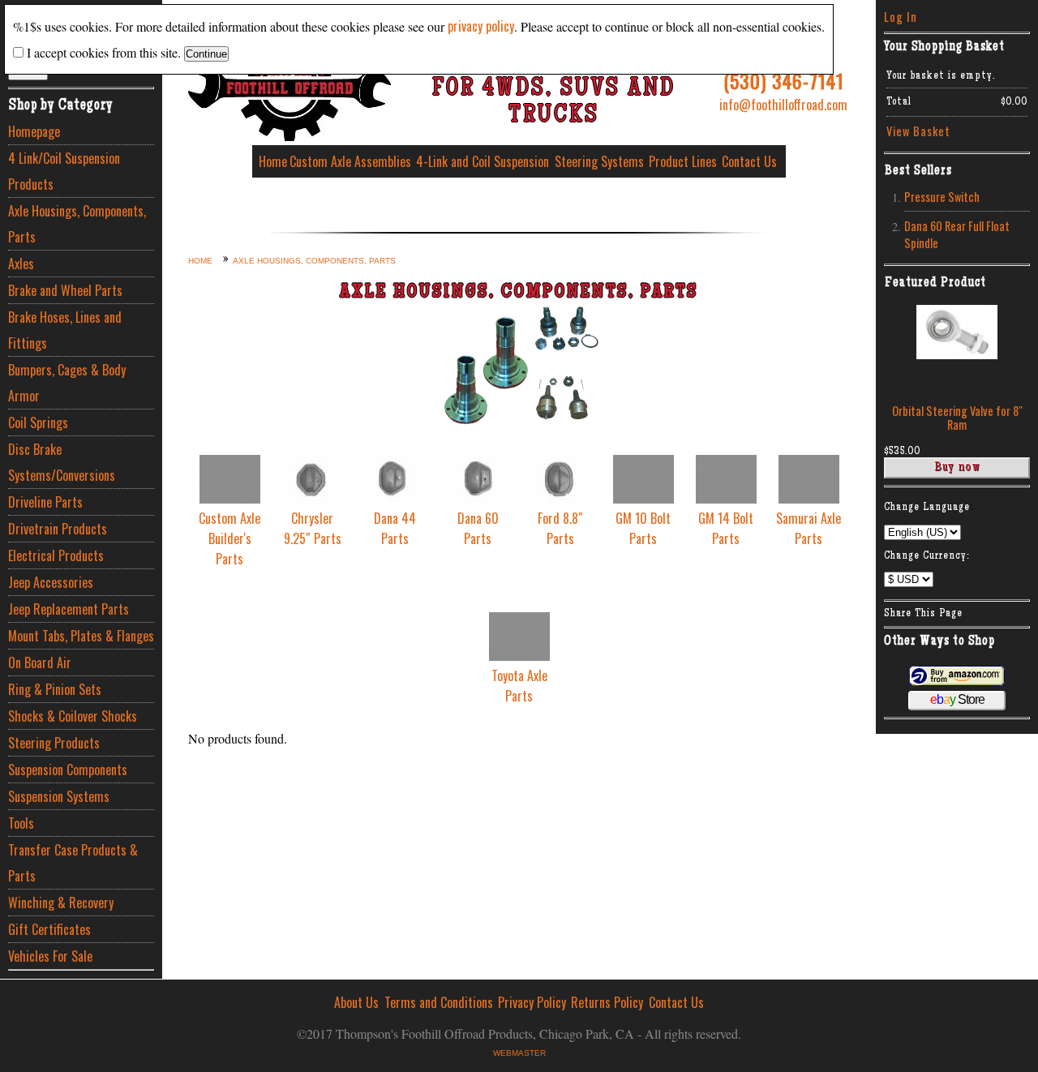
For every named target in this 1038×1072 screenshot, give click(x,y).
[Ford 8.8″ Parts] (560, 498)
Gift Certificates (49, 929)
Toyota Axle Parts (519, 685)
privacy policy (481, 26)
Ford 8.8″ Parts (560, 528)
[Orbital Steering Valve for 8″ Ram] (956, 353)
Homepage (34, 131)
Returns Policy (607, 1002)
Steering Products (54, 743)
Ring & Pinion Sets (54, 689)
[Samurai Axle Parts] (808, 498)
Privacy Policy (532, 1002)
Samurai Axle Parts (808, 528)
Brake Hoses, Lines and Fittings (65, 330)
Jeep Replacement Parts (68, 609)
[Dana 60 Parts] (478, 498)
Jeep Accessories (50, 582)
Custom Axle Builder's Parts (229, 538)
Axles (21, 263)
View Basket (918, 130)
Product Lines (683, 161)
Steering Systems (599, 161)
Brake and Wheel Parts (65, 290)
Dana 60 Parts (478, 528)
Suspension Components (67, 769)
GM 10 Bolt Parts (643, 528)
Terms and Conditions (438, 1002)
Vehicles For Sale (50, 956)
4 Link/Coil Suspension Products (64, 171)
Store (957, 699)
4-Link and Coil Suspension (482, 161)
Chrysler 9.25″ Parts (312, 528)
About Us (356, 1002)
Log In (900, 16)
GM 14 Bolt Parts (725, 528)
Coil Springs (38, 422)
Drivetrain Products (57, 528)
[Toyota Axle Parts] (519, 655)
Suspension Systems (58, 796)
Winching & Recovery (61, 902)
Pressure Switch (942, 196)
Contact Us (749, 161)
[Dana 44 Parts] (395, 498)
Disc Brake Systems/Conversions (61, 462)
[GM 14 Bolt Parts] (726, 498)
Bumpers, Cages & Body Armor (67, 382)
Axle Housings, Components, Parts (77, 224)
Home (273, 161)
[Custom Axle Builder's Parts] (229, 498)
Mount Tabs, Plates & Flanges (81, 635)
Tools (21, 823)
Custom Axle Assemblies (350, 161)
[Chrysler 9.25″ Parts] (312, 498)
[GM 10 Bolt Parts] (643, 498)
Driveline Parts (45, 502)
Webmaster (519, 1052)
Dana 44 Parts (395, 528)
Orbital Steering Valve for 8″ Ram (957, 417)
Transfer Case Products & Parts (73, 862)
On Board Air (39, 662)
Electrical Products (56, 555)
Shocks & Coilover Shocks (72, 716)
